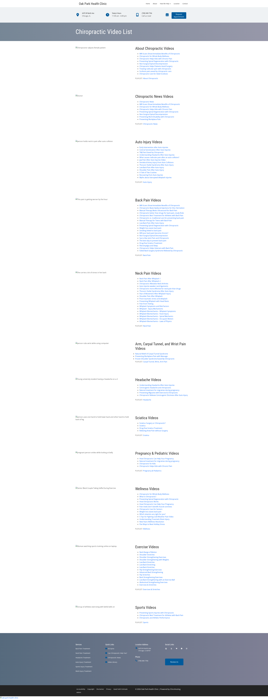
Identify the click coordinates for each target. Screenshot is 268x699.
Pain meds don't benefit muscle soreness (155, 506)
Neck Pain (147, 326)
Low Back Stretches (147, 562)
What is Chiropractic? (147, 496)
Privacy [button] (108, 689)
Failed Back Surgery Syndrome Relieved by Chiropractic (161, 251)
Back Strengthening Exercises (151, 577)
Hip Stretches (144, 575)
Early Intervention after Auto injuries (153, 147)
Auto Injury (147, 182)
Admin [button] (79, 692)
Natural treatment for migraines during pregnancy (159, 390)
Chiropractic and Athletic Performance (154, 618)
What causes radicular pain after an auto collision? (159, 157)
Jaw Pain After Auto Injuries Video (152, 160)
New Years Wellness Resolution (151, 522)
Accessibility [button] (81, 689)
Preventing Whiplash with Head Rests (154, 301)
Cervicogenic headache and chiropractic (155, 387)
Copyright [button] (90, 689)
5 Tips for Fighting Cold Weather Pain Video (156, 517)
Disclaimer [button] (100, 689)
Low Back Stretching (147, 565)
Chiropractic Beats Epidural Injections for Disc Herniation (161, 208)
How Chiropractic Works (149, 501)
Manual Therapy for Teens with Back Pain (155, 220)
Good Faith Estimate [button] (120, 689)
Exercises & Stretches (147, 585)
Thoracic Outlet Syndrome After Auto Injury (156, 165)
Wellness (146, 529)
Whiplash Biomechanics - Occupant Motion (156, 319)
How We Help (164, 4)
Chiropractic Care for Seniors (150, 509)
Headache (147, 400)
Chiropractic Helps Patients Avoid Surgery (155, 66)
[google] (166, 649)
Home (148, 4)
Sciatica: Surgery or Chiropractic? (152, 423)
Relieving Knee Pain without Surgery (153, 431)
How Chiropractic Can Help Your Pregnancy (156, 458)
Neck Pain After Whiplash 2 (150, 281)
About (155, 4)
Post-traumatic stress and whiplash (153, 299)
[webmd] (186, 649)
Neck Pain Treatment (83, 653)
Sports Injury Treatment (84, 667)
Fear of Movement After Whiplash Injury (155, 294)
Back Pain (147, 255)
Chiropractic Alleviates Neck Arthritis (153, 283)
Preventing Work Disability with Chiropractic (156, 117)
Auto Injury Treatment (83, 662)
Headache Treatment (83, 658)
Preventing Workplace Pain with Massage (151, 356)
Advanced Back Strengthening (151, 572)
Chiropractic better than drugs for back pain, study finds (161, 213)
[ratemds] (181, 649)
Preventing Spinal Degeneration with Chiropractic (158, 61)
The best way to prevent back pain (152, 240)
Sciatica (142, 425)
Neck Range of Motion (148, 552)
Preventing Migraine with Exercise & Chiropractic (158, 393)
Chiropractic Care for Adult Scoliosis (153, 74)
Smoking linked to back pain (150, 230)
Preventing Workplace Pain (150, 119)
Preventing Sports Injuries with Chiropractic (156, 613)
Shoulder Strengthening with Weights (154, 560)
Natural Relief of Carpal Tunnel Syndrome (151, 354)
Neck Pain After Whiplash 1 (150, 278)
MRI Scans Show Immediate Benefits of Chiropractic (159, 54)
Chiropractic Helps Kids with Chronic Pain (155, 59)
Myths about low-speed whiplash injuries (155, 177)
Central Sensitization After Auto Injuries (155, 150)
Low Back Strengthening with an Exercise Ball (157, 580)
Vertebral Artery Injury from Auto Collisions (156, 162)
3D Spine (111, 649)
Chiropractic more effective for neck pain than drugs (160, 288)
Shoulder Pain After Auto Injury (151, 170)
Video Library (112, 662)
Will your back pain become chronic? (153, 233)
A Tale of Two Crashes (148, 172)
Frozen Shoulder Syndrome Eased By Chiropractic (155, 359)
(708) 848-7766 (143, 661)
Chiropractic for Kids (147, 463)
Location (177, 4)
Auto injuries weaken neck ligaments (153, 286)
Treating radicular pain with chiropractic (155, 69)
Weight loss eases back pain (150, 228)
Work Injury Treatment (83, 671)
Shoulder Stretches (147, 555)
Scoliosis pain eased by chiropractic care (155, 71)
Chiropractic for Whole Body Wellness (154, 56)
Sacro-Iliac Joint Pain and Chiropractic (154, 238)
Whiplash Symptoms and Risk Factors (154, 306)
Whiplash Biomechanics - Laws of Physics (155, 321)
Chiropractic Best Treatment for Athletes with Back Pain (161, 215)
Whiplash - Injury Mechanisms (151, 309)
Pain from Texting (146, 304)
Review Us (174, 662)
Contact (185, 4)
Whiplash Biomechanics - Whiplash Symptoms (157, 311)
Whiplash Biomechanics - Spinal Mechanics (156, 316)
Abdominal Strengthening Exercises (153, 582)
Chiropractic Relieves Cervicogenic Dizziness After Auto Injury (163, 395)
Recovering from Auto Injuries (151, 175)
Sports (145, 622)
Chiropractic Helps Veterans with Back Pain (156, 248)
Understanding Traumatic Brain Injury (154, 519)
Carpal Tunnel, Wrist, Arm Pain (155, 362)
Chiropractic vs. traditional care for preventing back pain (161, 218)
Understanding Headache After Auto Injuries (157, 155)
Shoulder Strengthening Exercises (152, 557)
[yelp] (171, 649)
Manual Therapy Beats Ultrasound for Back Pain (158, 210)
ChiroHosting (175, 689)
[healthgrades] (176, 649)
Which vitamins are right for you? (152, 514)
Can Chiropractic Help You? (117, 653)
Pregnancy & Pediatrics (152, 471)
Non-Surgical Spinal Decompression (153, 64)
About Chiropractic (150, 78)
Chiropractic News (146, 102)
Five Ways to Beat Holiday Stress (152, 524)
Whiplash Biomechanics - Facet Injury (154, 314)
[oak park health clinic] (134, 697)
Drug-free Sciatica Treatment (150, 243)
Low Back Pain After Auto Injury (151, 167)
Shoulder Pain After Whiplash (151, 296)
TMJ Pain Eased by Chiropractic (151, 152)
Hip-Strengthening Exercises (150, 570)
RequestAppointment (179, 15)
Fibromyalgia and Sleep (148, 245)
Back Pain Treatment (83, 649)
